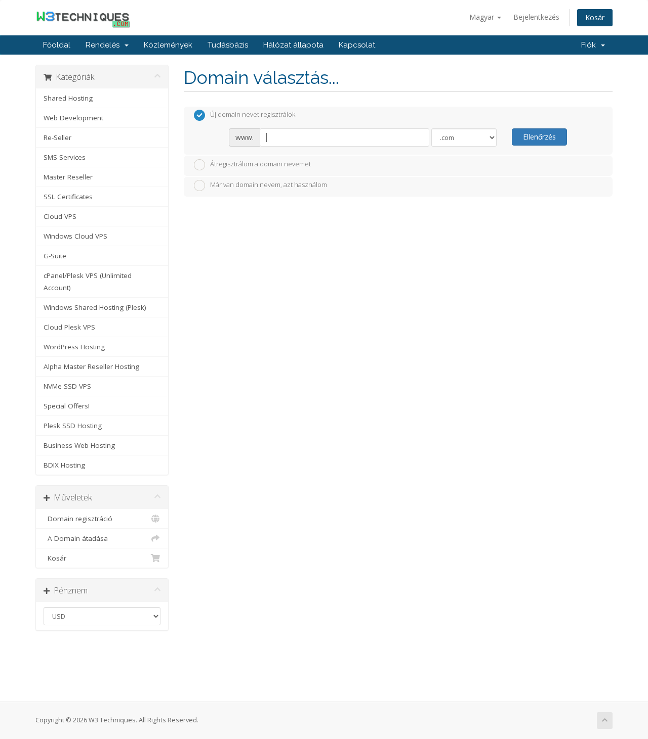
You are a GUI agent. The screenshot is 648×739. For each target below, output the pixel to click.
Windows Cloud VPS (75, 236)
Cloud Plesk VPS (69, 327)
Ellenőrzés (539, 137)
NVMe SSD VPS (67, 386)
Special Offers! (67, 405)
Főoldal (56, 45)
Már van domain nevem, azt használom (268, 185)
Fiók (590, 45)
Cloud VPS (60, 216)
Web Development (73, 117)
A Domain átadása (76, 538)
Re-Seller (57, 137)
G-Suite (55, 255)
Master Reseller (68, 176)
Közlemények (168, 45)
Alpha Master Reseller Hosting (91, 366)
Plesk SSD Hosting (73, 425)
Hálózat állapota (293, 45)
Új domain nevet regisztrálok (252, 114)
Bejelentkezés (536, 17)
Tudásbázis (228, 45)
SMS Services (65, 157)
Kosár (594, 17)
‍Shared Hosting (68, 98)
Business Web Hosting (79, 445)
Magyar (482, 17)
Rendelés (105, 45)
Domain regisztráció (78, 518)
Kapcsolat (357, 45)
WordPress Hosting (74, 346)
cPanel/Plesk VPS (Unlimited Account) (88, 281)
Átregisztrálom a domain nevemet (260, 163)
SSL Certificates (68, 196)
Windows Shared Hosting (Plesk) (95, 307)
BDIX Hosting (64, 465)
